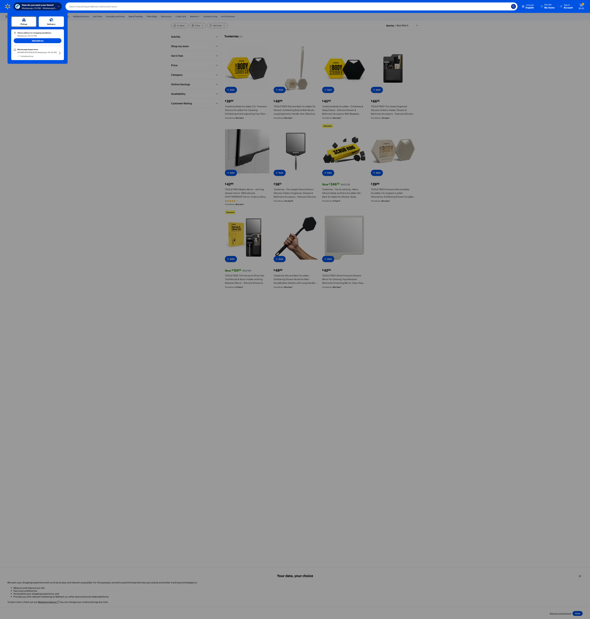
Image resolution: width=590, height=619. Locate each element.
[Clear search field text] (506, 6)
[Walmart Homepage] (8, 6)
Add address (37, 40)
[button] (548, 6)
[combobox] (291, 6)
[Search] (513, 6)
